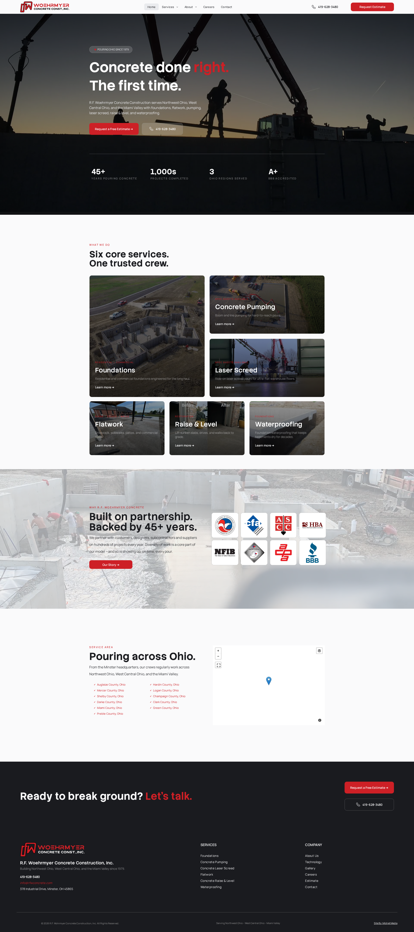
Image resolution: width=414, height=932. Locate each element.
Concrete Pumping (245, 307)
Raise (184, 424)
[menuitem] (151, 6)
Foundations (115, 370)
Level (209, 424)
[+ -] (269, 685)
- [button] (218, 656)
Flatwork (109, 424)
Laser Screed (236, 370)
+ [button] (218, 650)
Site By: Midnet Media (385, 923)
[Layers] (319, 650)
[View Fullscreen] (218, 665)
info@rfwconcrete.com (36, 883)
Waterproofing (278, 424)
